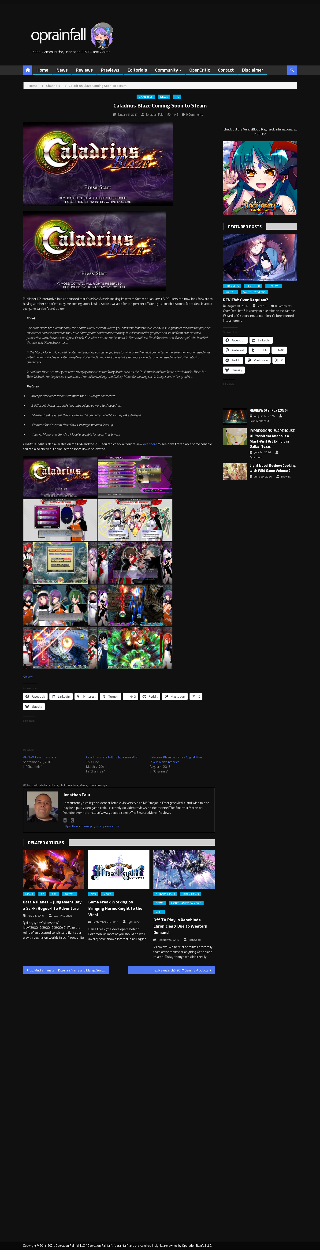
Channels (146, 97)
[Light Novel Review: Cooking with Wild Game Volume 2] (235, 471)
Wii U (159, 912)
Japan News (191, 894)
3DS (93, 894)
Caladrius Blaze (47, 785)
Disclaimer (252, 69)
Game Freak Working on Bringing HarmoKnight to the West (115, 908)
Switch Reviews (254, 292)
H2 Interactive (69, 785)
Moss (83, 785)
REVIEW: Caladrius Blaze (39, 757)
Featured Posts (245, 226)
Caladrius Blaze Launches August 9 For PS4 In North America (176, 759)
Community (166, 69)
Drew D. (286, 476)
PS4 (54, 894)
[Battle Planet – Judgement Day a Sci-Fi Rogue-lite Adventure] (53, 869)
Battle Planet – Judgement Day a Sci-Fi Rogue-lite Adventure (52, 905)
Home (42, 69)
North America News (186, 903)
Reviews (84, 69)
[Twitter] (72, 820)
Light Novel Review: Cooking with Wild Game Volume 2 (273, 468)
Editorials (137, 69)
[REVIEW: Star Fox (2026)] (235, 416)
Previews (110, 69)
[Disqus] (119, 1037)
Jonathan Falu (155, 114)
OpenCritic (199, 69)
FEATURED (253, 286)
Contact (226, 69)
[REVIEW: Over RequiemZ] (260, 257)
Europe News (165, 894)
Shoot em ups (98, 785)
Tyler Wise (133, 922)
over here (150, 443)
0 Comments (194, 114)
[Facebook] (65, 820)
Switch (69, 894)
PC (177, 97)
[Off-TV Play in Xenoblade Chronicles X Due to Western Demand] (184, 869)
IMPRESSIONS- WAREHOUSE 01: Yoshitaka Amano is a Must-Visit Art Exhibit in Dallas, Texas (272, 438)
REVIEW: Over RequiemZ (245, 300)
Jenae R (262, 306)
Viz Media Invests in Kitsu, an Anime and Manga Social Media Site (69, 970)
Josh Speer (194, 940)
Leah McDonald (63, 916)
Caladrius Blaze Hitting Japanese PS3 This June (112, 759)
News (62, 69)
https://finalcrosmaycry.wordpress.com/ (91, 826)
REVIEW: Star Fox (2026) (269, 410)
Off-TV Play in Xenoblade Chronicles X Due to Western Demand (180, 926)
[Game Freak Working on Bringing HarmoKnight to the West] (119, 869)
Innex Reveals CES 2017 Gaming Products (179, 970)
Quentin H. (256, 457)
